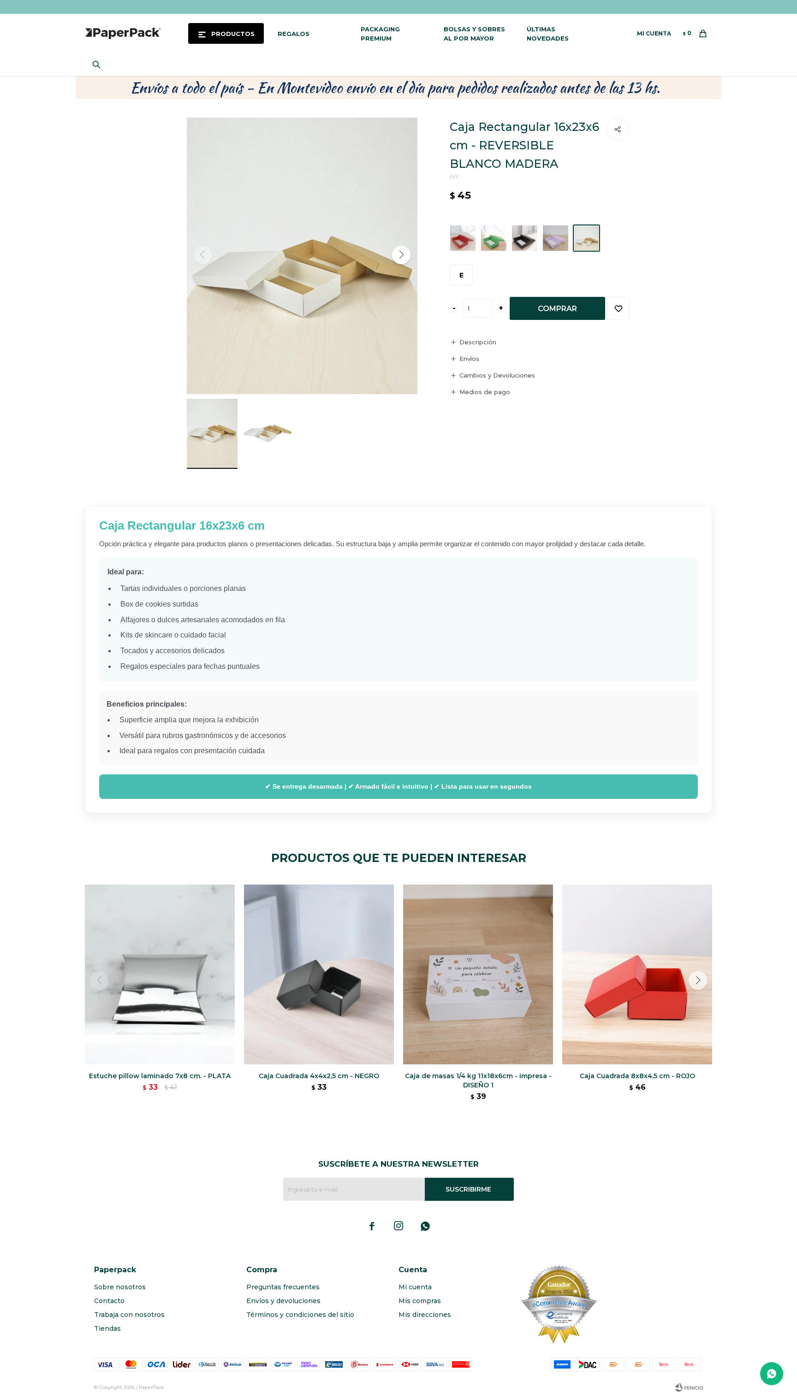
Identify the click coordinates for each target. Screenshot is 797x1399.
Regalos (293, 33)
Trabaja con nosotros (129, 1314)
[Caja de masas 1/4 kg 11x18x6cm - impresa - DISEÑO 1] (478, 974)
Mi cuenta (415, 1287)
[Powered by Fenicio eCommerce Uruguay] (689, 1387)
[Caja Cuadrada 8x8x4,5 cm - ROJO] (637, 974)
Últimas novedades (548, 33)
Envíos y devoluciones (283, 1301)
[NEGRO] (524, 238)
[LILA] (555, 238)
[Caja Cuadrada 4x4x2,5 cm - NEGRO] (319, 974)
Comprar (557, 308)
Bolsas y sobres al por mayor (474, 33)
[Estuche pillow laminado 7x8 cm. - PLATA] (160, 974)
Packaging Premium (380, 33)
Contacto (109, 1301)
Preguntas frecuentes (283, 1287)
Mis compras (419, 1301)
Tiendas (107, 1328)
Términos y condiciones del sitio (300, 1314)
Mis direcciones (424, 1314)
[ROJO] (462, 238)
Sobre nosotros (120, 1287)
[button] (98, 64)
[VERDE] (493, 238)
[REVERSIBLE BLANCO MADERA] (586, 238)
